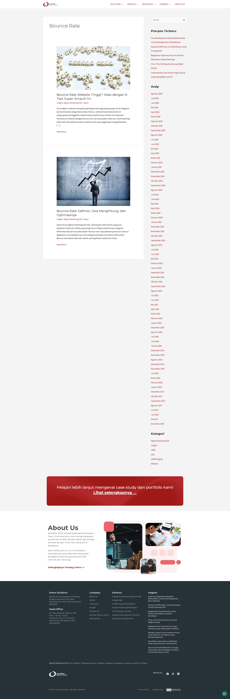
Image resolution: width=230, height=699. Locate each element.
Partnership (94, 618)
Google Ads (117, 600)
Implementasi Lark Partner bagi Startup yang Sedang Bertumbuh (163, 627)
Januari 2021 (156, 323)
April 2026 (155, 112)
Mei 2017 (154, 419)
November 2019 (157, 355)
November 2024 (157, 176)
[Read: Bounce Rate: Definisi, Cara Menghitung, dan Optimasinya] (93, 181)
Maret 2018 (155, 378)
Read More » (62, 131)
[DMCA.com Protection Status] (173, 689)
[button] (122, 4)
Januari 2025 (156, 167)
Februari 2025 (157, 162)
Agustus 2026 (156, 93)
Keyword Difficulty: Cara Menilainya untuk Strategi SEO (164, 606)
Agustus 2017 (156, 405)
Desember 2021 (157, 272)
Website (154, 463)
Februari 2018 (157, 382)
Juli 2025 (154, 139)
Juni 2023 (155, 254)
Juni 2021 (155, 300)
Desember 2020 (157, 327)
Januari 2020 (156, 346)
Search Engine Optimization (124, 607)
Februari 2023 (157, 263)
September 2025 (158, 130)
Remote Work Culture (99, 615)
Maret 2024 (155, 213)
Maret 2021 (155, 313)
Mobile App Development (123, 604)
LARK (153, 450)
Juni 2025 (155, 144)
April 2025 (155, 153)
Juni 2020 (155, 341)
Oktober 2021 (156, 281)
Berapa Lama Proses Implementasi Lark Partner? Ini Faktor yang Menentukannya (164, 635)
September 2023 (158, 240)
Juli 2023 (154, 249)
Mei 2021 (154, 304)
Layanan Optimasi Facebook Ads (126, 596)
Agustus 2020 (156, 332)
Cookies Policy (157, 689)
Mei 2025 (154, 148)
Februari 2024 (157, 217)
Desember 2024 (157, 171)
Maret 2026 (155, 116)
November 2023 (157, 231)
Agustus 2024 (156, 190)
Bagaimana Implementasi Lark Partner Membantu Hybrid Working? (162, 613)
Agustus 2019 (156, 359)
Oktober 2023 (156, 236)
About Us (93, 596)
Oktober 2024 (156, 181)
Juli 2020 (154, 336)
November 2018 (157, 368)
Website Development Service (125, 615)
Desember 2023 (157, 226)
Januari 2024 (156, 222)
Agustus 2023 (156, 245)
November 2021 (157, 277)
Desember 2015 (157, 423)
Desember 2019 (157, 350)
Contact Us (94, 611)
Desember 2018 (157, 364)
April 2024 (155, 208)
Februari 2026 (157, 121)
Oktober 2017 (156, 396)
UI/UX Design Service (121, 611)
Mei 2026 (154, 107)
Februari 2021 (157, 318)
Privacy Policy (143, 689)
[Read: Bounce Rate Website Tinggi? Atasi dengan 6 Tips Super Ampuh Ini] (93, 67)
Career (92, 600)
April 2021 (155, 309)
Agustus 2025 (156, 135)
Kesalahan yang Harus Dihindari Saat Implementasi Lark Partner (162, 642)
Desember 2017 (157, 391)
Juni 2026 (155, 103)
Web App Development (122, 618)
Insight (60, 103)
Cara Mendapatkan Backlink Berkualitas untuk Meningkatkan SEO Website (163, 598)
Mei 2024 (154, 203)
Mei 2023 (154, 258)
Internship (94, 604)
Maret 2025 (155, 158)
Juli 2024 (154, 194)
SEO (153, 454)
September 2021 (158, 286)
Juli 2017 (154, 410)
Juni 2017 (155, 414)
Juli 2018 (154, 373)
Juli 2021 (154, 295)
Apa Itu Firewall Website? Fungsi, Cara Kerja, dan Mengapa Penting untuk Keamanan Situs (163, 650)
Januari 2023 (156, 268)
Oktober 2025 (156, 126)
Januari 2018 (156, 387)
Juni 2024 (155, 199)
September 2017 (158, 401)
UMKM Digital (157, 459)
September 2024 (158, 185)
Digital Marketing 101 (73, 103)
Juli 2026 (154, 98)
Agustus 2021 (156, 291)
